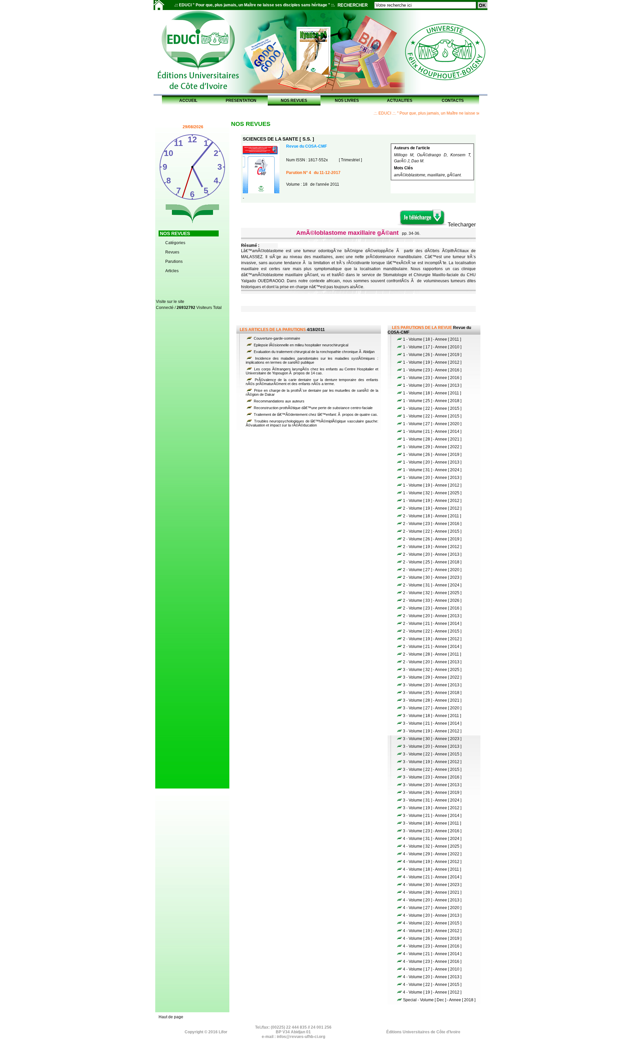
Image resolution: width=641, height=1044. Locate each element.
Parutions (174, 261)
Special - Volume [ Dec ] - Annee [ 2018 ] (439, 1000)
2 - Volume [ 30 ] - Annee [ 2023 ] (432, 577)
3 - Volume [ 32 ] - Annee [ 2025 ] (432, 669)
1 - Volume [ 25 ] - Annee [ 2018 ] (432, 400)
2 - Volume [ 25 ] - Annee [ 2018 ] (432, 562)
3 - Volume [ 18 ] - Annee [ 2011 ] (432, 715)
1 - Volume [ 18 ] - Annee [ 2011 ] (432, 339)
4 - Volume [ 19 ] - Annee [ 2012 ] (432, 861)
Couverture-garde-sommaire (276, 338)
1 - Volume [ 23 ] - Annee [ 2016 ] (432, 370)
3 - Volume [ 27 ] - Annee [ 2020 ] (432, 708)
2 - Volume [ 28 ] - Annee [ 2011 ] (432, 654)
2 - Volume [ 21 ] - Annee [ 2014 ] (432, 623)
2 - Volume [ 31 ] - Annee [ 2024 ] (432, 585)
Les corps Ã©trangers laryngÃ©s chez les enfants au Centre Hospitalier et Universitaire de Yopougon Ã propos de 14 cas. (312, 371)
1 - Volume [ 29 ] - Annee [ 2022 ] (432, 447)
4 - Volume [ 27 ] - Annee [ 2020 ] (432, 907)
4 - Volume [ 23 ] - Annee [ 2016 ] (432, 946)
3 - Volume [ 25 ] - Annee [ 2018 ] (432, 692)
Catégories (175, 242)
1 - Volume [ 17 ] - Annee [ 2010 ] (432, 347)
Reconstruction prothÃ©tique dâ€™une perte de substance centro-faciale (313, 408)
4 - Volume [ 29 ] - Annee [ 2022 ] (432, 854)
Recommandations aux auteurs (278, 401)
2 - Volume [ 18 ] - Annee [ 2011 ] (432, 516)
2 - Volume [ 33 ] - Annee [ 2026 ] (432, 600)
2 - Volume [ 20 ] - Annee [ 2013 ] (432, 554)
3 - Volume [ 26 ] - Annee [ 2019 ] (432, 792)
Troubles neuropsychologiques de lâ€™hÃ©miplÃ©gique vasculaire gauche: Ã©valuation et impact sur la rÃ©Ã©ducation (312, 423)
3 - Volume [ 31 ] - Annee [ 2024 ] (432, 800)
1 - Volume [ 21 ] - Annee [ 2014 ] (432, 431)
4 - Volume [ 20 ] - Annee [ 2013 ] (432, 900)
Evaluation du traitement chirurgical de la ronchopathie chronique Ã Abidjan (314, 352)
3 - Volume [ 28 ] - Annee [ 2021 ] (432, 700)
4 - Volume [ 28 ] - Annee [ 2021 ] (432, 892)
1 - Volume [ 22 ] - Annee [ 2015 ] (432, 408)
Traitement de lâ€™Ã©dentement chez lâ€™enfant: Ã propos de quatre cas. (315, 414)
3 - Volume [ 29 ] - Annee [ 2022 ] (432, 677)
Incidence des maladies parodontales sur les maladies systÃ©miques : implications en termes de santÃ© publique (312, 360)
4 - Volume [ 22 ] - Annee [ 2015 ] (432, 923)
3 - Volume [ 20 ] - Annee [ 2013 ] (432, 685)
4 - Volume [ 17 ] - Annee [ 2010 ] (432, 969)
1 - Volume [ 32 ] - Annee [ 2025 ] (432, 493)
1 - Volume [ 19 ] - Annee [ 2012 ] (432, 362)
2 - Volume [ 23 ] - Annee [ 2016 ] (432, 523)
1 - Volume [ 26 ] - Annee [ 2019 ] (432, 354)
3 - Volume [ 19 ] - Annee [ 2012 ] (432, 731)
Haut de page (171, 1017)
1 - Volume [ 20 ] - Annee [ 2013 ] (432, 385)
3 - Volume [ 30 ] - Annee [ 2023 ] (432, 738)
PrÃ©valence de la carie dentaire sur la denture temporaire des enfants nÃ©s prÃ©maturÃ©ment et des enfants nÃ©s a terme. (312, 382)
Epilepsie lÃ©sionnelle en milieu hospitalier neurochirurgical (300, 345)
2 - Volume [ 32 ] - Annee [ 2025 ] (432, 592)
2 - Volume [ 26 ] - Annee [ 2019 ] (432, 539)
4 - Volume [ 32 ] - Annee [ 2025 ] (432, 846)
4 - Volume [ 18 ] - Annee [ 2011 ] (432, 869)
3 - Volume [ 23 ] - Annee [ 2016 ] (432, 777)
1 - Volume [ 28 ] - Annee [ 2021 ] (432, 439)
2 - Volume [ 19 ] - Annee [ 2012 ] (432, 508)
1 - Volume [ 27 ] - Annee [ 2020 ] (432, 423)
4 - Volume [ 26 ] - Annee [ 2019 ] (432, 938)
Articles (172, 271)
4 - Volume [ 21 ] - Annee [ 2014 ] (432, 877)
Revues (172, 252)
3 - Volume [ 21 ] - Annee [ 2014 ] (432, 723)
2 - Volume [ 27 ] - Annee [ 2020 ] (432, 569)
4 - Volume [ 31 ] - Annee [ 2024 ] (432, 838)
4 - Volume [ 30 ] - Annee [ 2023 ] (432, 884)
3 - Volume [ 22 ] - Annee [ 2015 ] (432, 754)
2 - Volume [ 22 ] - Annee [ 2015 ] (432, 531)
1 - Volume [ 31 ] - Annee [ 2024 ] (432, 470)
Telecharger (462, 224)
